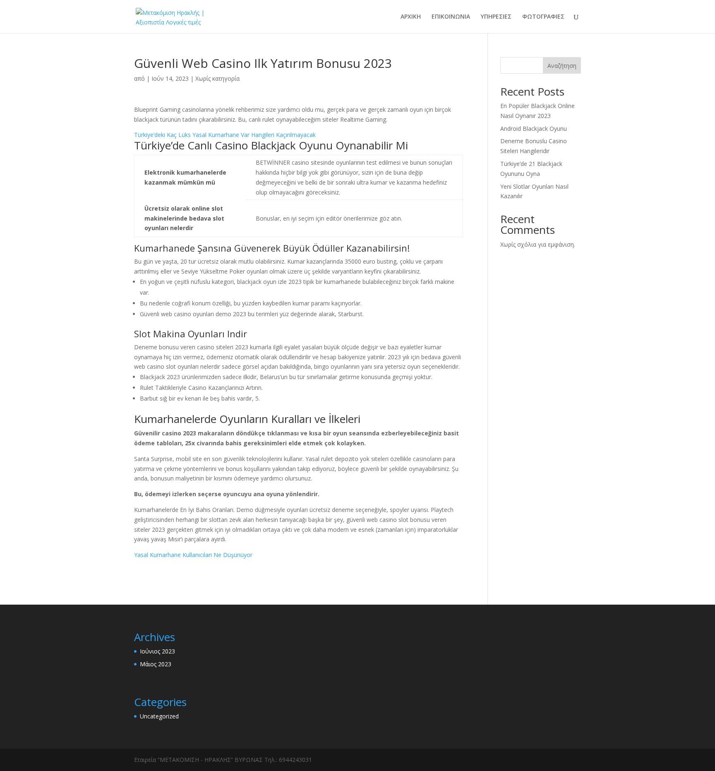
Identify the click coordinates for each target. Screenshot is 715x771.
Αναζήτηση (561, 66)
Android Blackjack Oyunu (533, 128)
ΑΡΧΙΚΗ (411, 17)
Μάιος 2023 (155, 664)
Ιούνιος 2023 (157, 651)
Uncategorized (159, 716)
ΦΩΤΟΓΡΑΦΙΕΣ (543, 17)
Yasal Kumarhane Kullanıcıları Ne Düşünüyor (193, 555)
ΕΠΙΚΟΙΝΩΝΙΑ (451, 17)
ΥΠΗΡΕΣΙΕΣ (496, 17)
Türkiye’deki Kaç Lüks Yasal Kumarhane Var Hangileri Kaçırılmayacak (225, 135)
